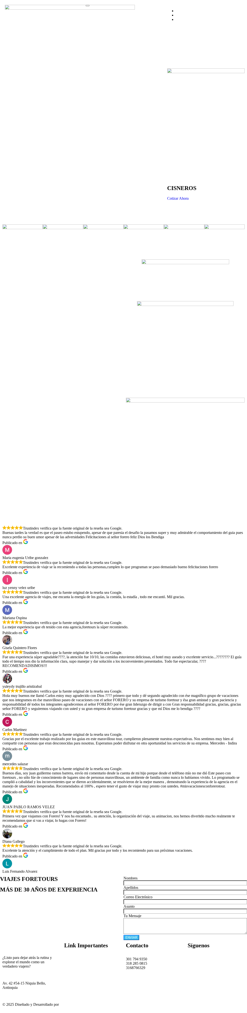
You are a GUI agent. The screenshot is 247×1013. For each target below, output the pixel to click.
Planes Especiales (77, 981)
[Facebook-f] (194, 959)
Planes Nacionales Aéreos (83, 972)
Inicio (68, 959)
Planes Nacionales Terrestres (86, 968)
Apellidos (131, 887)
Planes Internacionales (81, 976)
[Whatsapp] (220, 959)
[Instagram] (207, 959)
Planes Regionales (78, 963)
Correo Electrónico (138, 897)
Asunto (129, 906)
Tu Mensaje (132, 916)
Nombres (130, 878)
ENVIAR (131, 937)
